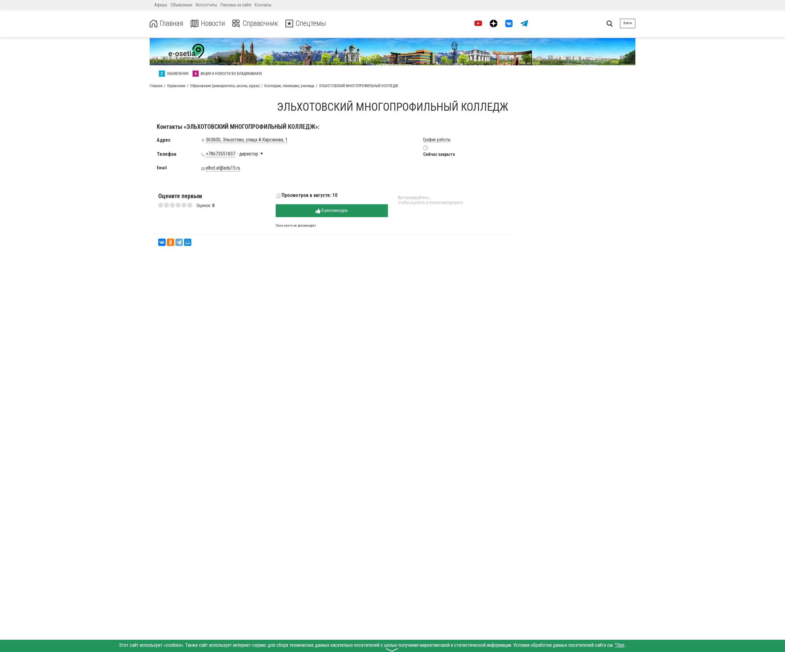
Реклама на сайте (235, 4)
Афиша (160, 4)
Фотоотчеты (206, 4)
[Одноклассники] (170, 242)
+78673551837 (220, 154)
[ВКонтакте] (162, 242)
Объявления (181, 4)
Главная (171, 23)
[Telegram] (179, 242)
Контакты (263, 4)
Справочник (260, 23)
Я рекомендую (334, 210)
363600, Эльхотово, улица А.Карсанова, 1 (247, 140)
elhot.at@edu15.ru (223, 168)
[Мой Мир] (187, 242)
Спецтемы (311, 23)
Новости (213, 23)
